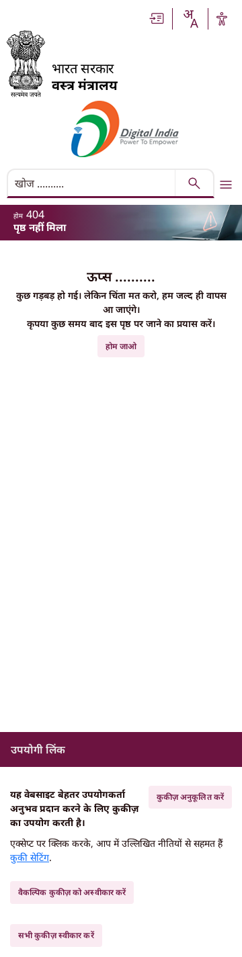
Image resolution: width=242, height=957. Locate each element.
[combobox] (190, 18)
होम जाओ (121, 346)
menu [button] (226, 185)
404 (35, 214)
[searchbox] (92, 183)
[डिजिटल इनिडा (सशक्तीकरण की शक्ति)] (125, 129)
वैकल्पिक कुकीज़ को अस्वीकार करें (72, 892)
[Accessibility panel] (222, 19)
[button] (157, 18)
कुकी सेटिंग (29, 857)
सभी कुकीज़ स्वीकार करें (56, 935)
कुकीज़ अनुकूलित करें (190, 797)
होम (18, 215)
